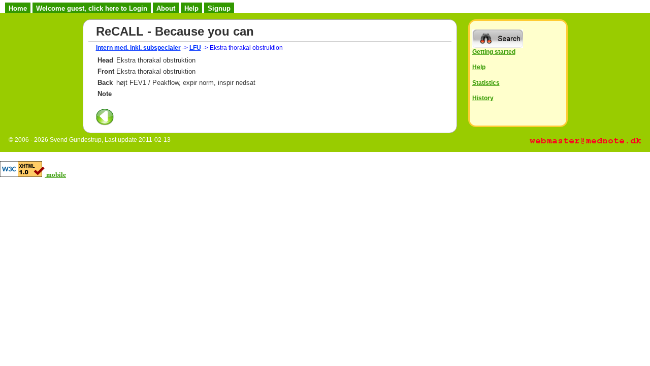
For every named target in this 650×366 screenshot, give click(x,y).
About (165, 8)
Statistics (486, 82)
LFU (195, 47)
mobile (56, 174)
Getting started (493, 51)
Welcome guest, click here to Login (91, 8)
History (483, 98)
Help (191, 8)
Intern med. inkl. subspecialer (138, 47)
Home (18, 8)
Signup (219, 8)
